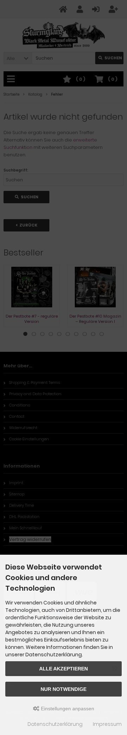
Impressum (107, 724)
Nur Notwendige (63, 689)
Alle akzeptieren (63, 668)
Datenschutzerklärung (55, 724)
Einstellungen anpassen (67, 708)
